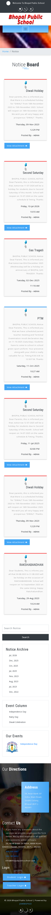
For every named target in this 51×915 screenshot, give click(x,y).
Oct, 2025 (13, 665)
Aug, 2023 (13, 681)
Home (5, 51)
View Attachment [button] (16, 145)
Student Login (15, 877)
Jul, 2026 (13, 655)
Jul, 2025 (13, 671)
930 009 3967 (12, 851)
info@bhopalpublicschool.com (20, 860)
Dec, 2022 (13, 691)
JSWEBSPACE (25, 903)
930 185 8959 (12, 856)
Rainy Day (13, 717)
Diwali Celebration (17, 722)
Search (25, 637)
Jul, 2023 (13, 686)
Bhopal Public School (25, 19)
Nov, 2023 (14, 676)
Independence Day (17, 711)
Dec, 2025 (13, 660)
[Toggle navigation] (25, 29)
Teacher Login (16, 885)
